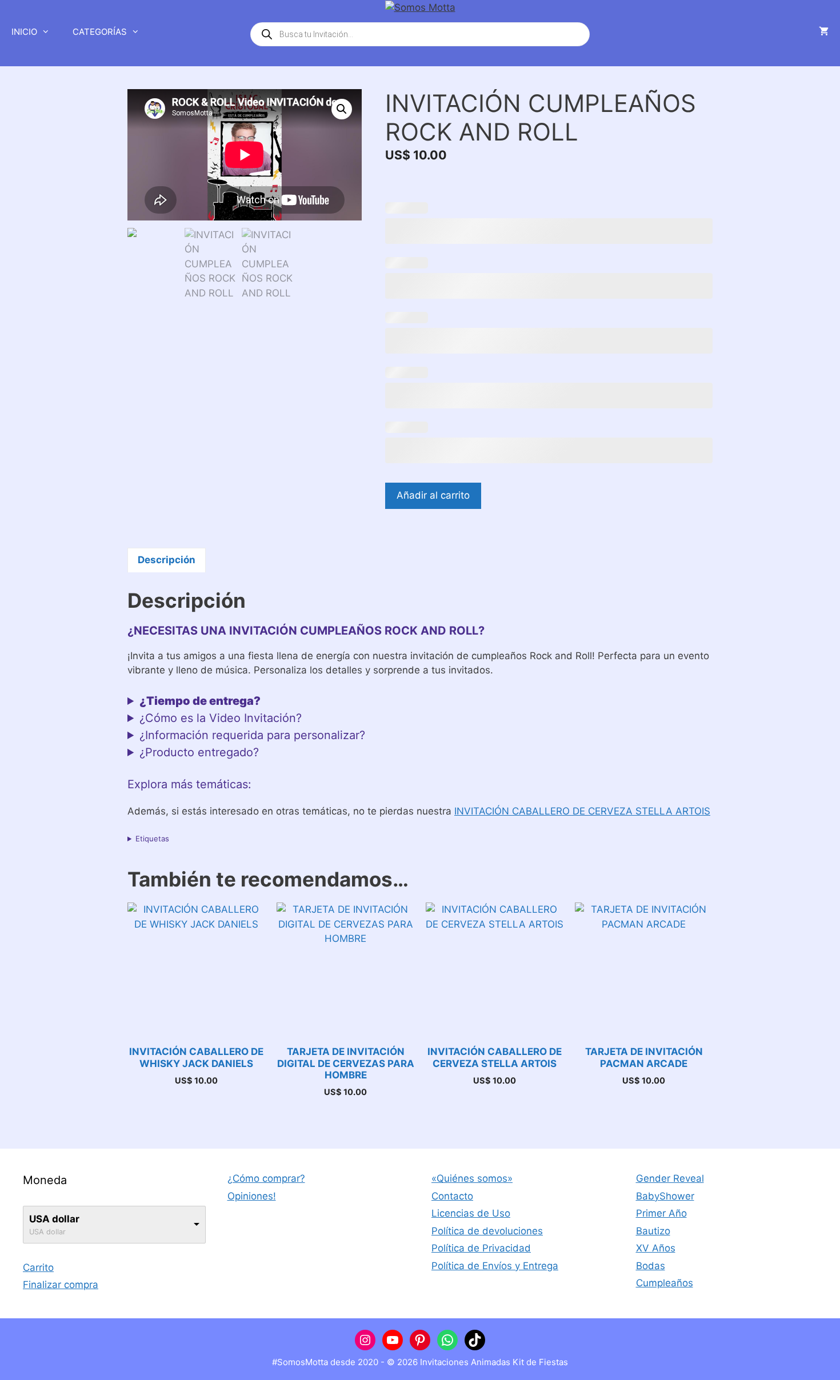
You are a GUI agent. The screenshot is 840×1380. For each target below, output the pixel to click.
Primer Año (661, 1213)
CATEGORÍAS (100, 31)
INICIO (24, 31)
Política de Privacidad (481, 1248)
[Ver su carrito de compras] (823, 32)
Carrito (38, 1267)
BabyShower (665, 1196)
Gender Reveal (670, 1178)
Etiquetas (152, 838)
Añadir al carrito (433, 495)
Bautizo (653, 1231)
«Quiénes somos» (472, 1178)
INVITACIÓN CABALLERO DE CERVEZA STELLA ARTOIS (582, 811)
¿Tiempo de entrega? (200, 701)
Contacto (452, 1196)
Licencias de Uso (470, 1213)
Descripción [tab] (166, 559)
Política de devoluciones (487, 1231)
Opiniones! (251, 1196)
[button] (341, 109)
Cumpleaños (664, 1283)
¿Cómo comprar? (266, 1178)
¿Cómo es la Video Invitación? (220, 718)
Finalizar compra (60, 1284)
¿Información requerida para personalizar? (252, 735)
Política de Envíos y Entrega (494, 1265)
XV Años (655, 1248)
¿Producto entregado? (199, 752)
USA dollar (54, 1219)
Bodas (650, 1265)
